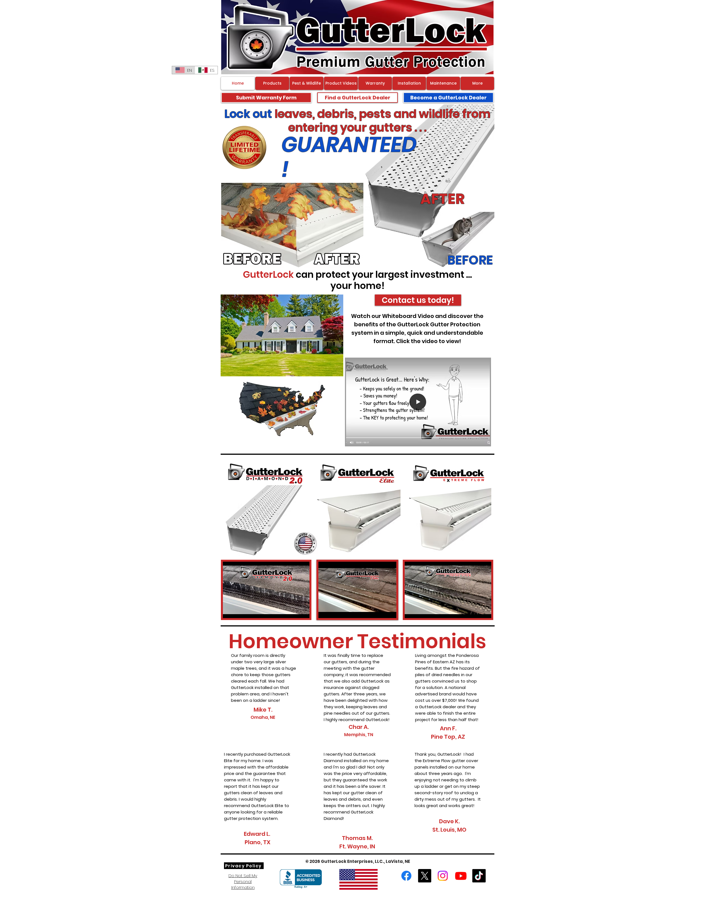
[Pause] (230, 610)
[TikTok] (479, 875)
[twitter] (424, 875)
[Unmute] (239, 610)
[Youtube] (461, 875)
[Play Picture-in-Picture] (292, 610)
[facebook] (406, 875)
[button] (483, 439)
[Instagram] (442, 875)
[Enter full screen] (302, 610)
